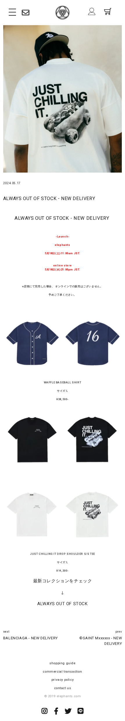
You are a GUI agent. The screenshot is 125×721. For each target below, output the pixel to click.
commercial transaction (62, 671)
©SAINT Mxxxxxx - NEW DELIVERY (100, 640)
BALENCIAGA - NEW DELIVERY (30, 638)
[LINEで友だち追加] (81, 712)
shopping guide (62, 663)
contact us (62, 688)
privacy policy (62, 680)
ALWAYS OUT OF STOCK (62, 603)
